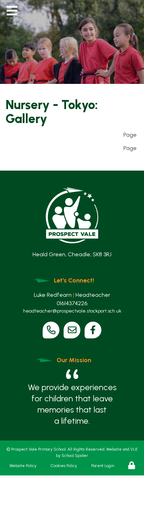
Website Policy (22, 465)
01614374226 (72, 303)
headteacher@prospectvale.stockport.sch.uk (72, 311)
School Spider (75, 455)
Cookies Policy (64, 465)
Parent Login (102, 465)
